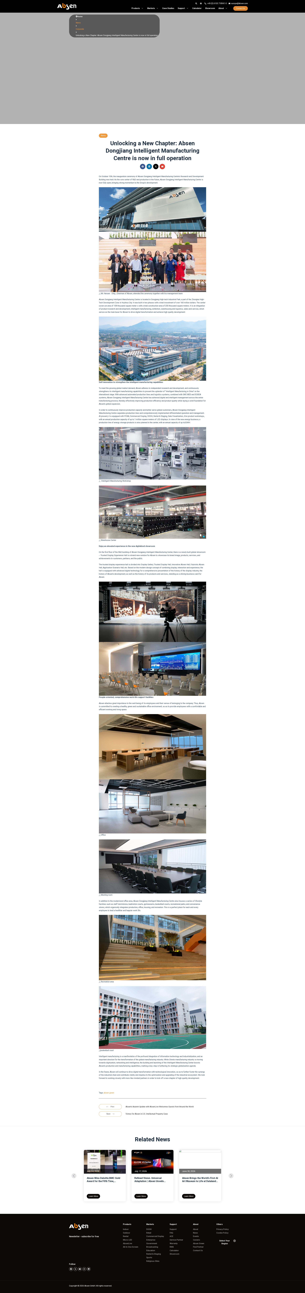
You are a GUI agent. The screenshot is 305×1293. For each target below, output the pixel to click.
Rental (125, 1236)
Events (196, 1236)
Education (150, 1250)
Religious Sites (152, 1261)
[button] (142, 166)
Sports (149, 1257)
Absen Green (198, 1243)
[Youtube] (80, 1269)
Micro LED (127, 1240)
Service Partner (176, 1240)
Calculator (174, 1250)
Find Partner (198, 1247)
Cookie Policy (222, 1233)
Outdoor (126, 1233)
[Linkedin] (89, 1269)
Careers (196, 1240)
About (195, 1229)
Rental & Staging (153, 1254)
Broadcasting (152, 1247)
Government (151, 1243)
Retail (148, 1233)
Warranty (174, 1243)
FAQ (171, 1233)
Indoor (126, 1229)
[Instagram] (84, 1269)
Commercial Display (155, 1236)
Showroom (174, 1254)
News (195, 1233)
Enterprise (150, 1240)
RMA (172, 1247)
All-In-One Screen (130, 1247)
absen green (109, 1093)
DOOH (149, 1229)
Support (173, 1229)
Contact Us (198, 1250)
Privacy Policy (222, 1229)
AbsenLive (127, 1243)
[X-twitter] (75, 1269)
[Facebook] (71, 1269)
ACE (171, 1236)
